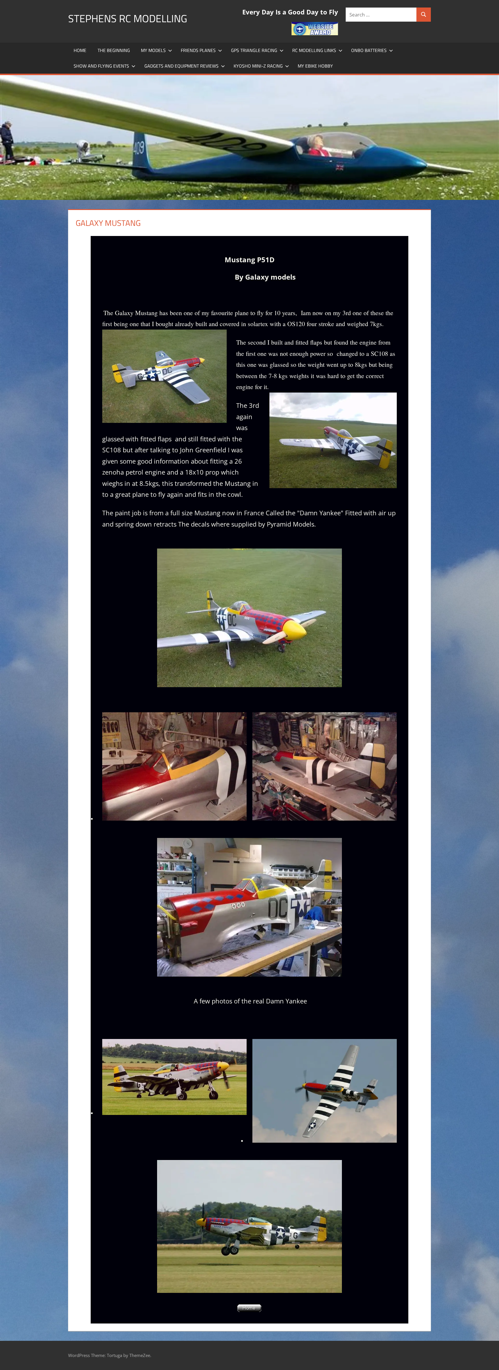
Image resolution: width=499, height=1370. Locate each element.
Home (80, 50)
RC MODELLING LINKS (314, 50)
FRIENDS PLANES (198, 50)
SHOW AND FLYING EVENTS (101, 65)
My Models (153, 50)
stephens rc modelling (127, 18)
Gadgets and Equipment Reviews (181, 65)
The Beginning (114, 50)
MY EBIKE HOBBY (315, 65)
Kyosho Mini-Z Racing (258, 65)
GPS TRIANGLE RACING (254, 50)
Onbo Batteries (369, 50)
